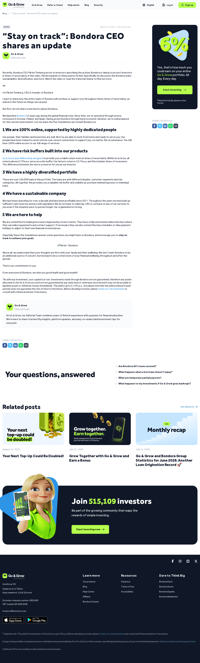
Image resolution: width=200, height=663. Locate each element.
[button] (155, 366)
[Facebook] (4, 345)
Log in (170, 5)
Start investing (172, 89)
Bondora (21, 115)
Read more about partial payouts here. (178, 641)
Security (98, 5)
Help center (74, 5)
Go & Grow (37, 5)
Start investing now (88, 529)
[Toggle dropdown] (143, 5)
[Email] (26, 345)
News (7, 27)
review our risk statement (111, 288)
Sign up (189, 5)
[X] (10, 345)
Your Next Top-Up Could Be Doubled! (33, 456)
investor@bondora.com (14, 611)
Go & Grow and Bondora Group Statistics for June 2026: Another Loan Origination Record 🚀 (164, 460)
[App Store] (13, 620)
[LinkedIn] (15, 345)
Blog (87, 5)
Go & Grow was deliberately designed (22, 158)
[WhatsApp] (20, 345)
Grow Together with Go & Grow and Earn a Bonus (99, 458)
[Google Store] (36, 620)
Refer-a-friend (55, 5)
